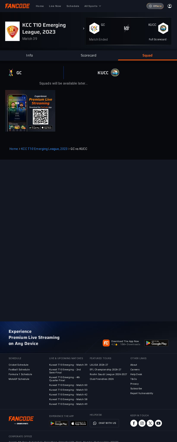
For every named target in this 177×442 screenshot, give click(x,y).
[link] (158, 39)
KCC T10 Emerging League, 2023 (44, 149)
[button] (29, 55)
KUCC (152, 25)
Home (13, 149)
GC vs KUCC (79, 149)
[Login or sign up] (170, 6)
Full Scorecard (157, 39)
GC (103, 25)
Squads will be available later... (63, 83)
